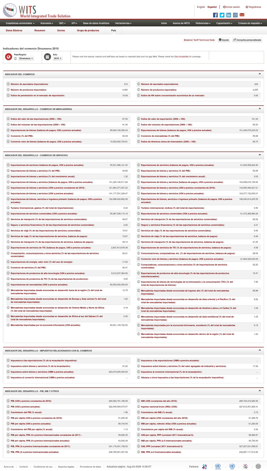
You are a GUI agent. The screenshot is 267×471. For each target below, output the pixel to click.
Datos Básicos (14, 30)
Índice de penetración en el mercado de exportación (37, 95)
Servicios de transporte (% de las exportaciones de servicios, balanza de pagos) (182, 241)
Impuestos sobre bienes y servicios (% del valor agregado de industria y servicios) (183, 366)
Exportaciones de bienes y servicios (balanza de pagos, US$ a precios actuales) (182, 182)
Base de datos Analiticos (96, 23)
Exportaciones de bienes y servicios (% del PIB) (165, 170)
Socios (61, 30)
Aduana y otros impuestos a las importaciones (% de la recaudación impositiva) (182, 377)
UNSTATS (232, 466)
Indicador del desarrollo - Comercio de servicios (36, 155)
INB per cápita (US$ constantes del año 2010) (164, 417)
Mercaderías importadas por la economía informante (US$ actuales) (45, 325)
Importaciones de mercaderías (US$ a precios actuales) (39, 284)
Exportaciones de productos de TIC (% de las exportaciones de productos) (49, 278)
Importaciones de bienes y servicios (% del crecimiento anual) (42, 176)
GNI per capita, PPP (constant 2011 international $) (167, 434)
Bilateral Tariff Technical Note (199, 39)
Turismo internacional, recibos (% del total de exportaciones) (172, 207)
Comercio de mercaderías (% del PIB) (160, 135)
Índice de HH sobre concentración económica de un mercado (172, 95)
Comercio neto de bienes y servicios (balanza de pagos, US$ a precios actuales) (182, 258)
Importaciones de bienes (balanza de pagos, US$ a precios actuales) (46, 130)
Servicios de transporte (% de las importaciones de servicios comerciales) (49, 219)
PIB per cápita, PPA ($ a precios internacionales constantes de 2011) (46, 434)
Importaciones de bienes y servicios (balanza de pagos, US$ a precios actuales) (51, 182)
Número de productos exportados (158, 89)
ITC (205, 466)
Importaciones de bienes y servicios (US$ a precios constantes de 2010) (48, 187)
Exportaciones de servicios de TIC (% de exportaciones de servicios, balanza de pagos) (186, 247)
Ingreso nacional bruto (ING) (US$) (159, 406)
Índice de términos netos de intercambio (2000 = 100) (168, 141)
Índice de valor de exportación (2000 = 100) (163, 118)
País (113, 30)
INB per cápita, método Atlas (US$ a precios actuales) (168, 423)
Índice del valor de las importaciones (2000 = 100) (36, 118)
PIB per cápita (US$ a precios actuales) (30, 423)
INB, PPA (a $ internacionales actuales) (161, 451)
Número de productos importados (28, 89)
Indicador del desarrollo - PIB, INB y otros (32, 391)
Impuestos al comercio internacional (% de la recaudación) (171, 371)
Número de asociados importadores (29, 84)
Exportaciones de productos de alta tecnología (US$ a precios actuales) (47, 273)
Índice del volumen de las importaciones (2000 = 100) (38, 124)
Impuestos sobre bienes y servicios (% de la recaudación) (40, 366)
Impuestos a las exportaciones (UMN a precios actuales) (170, 360)
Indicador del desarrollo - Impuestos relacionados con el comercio (48, 350)
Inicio (164, 23)
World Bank (259, 466)
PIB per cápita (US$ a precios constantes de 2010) (36, 417)
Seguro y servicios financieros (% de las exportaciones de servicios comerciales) (182, 224)
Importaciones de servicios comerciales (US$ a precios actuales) (44, 213)
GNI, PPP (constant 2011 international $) (161, 446)
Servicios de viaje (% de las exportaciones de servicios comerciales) (176, 230)
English (201, 6)
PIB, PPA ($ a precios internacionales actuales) (34, 451)
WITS (39, 10)
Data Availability (181, 56)
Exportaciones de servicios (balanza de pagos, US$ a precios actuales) (177, 165)
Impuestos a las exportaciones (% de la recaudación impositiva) (43, 360)
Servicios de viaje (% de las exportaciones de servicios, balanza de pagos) (179, 236)
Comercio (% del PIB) (22, 135)
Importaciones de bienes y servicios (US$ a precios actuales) (42, 193)
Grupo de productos (88, 30)
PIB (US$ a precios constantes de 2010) (31, 400)
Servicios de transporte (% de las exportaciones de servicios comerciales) (179, 219)
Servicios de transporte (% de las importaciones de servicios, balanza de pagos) (52, 241)
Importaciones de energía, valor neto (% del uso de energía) (41, 261)
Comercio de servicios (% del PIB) (28, 267)
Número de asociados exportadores (159, 84)
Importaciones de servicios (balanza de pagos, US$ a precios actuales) (47, 165)
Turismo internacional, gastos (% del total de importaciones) (42, 207)
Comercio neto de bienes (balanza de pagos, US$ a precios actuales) (46, 141)
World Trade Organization (246, 466)
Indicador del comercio (20, 74)
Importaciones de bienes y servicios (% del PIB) (35, 170)
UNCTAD (219, 466)
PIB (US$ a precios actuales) (25, 406)
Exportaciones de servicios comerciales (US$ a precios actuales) (174, 213)
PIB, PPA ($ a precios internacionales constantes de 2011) (40, 446)
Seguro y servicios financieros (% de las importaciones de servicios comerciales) (52, 224)
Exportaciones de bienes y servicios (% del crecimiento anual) (173, 176)
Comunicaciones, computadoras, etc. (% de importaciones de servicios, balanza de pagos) (188, 253)
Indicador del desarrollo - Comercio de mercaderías (38, 109)
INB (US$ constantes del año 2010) (159, 400)
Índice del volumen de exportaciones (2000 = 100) (166, 124)
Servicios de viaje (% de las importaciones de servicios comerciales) (46, 230)
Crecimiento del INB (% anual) (156, 412)
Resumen (39, 30)
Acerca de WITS (181, 23)
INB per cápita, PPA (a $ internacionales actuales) (166, 440)
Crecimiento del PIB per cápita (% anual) (31, 429)
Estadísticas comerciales (19, 23)
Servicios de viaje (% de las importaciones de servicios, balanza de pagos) (49, 236)
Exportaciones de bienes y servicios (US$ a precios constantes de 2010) (178, 187)
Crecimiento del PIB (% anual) (26, 412)
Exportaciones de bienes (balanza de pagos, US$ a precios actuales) (176, 130)
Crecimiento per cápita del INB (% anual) (162, 429)
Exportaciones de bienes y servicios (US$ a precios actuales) (172, 193)
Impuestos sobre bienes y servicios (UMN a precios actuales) (42, 371)
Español (212, 7)
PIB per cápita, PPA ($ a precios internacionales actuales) (40, 440)
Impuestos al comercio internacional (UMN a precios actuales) (42, 377)
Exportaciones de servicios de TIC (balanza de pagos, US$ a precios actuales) (50, 247)
